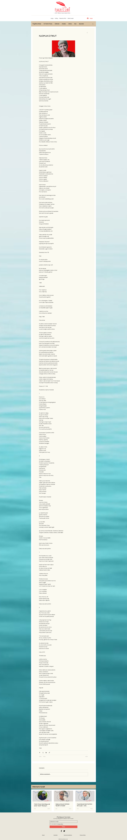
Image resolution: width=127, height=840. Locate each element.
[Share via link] (49, 752)
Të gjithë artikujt (36, 23)
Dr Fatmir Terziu (48, 23)
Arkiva (70, 23)
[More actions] (87, 32)
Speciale (81, 23)
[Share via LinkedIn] (46, 752)
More (87, 23)
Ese (75, 23)
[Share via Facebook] (39, 752)
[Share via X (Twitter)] (43, 752)
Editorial (57, 23)
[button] (93, 23)
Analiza (64, 23)
